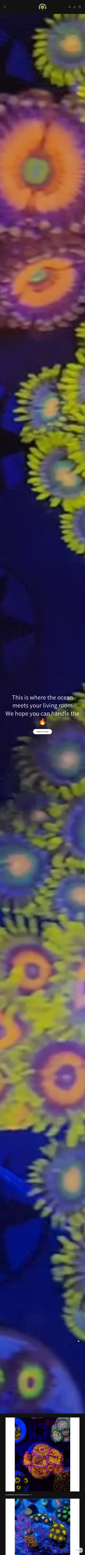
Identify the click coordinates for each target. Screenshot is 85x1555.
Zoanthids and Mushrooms (17, 1494)
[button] (4, 7)
